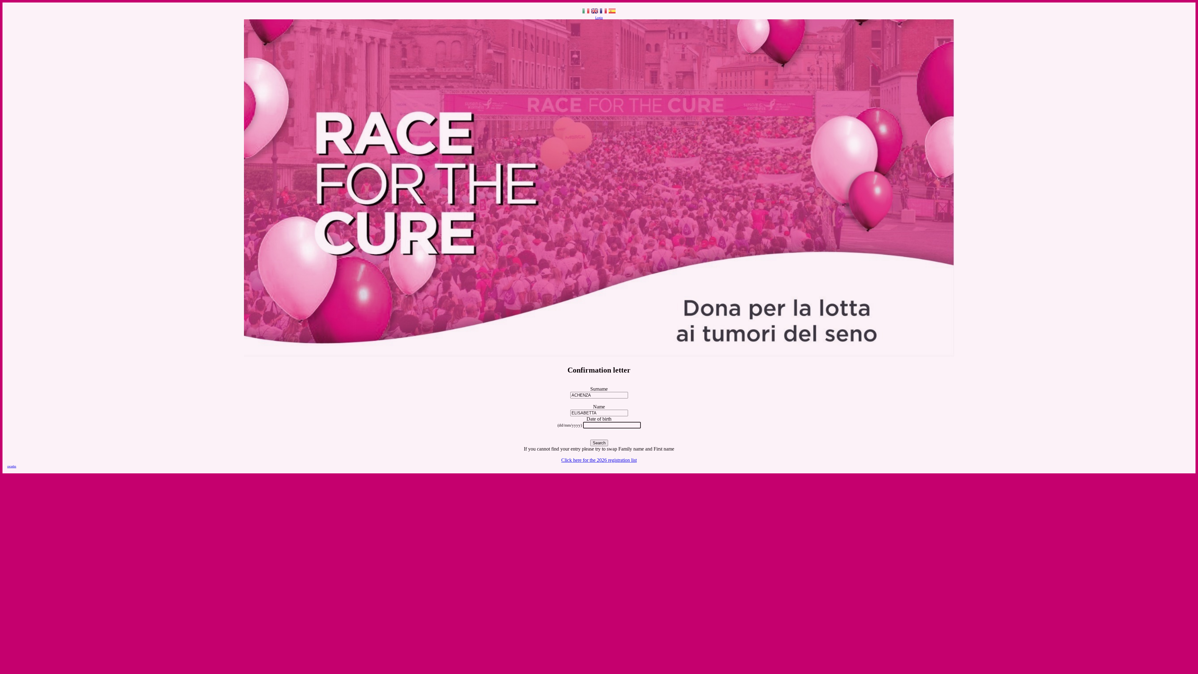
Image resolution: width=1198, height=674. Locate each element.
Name (599, 406)
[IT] (586, 13)
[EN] (594, 13)
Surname (599, 389)
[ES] (612, 13)
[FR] (603, 13)
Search (599, 443)
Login (599, 17)
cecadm (11, 466)
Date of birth (599, 419)
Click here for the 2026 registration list (599, 460)
